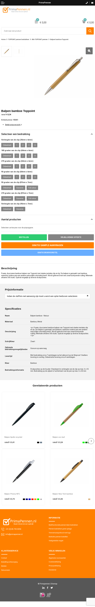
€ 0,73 (9, 499)
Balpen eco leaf (59, 437)
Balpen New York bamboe (63, 494)
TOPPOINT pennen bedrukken (18, 39)
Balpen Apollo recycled (13, 437)
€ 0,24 (58, 442)
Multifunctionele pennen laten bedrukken (63, 525)
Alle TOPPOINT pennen (40, 39)
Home (3, 39)
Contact (4, 558)
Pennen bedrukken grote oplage (60, 529)
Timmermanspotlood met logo (60, 533)
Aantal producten (11, 219)
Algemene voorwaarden (57, 558)
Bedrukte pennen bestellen (58, 537)
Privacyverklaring (55, 566)
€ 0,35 (58, 499)
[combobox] (43, 31)
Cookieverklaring (55, 562)
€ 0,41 (9, 442)
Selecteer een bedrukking (15, 134)
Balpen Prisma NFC (12, 494)
